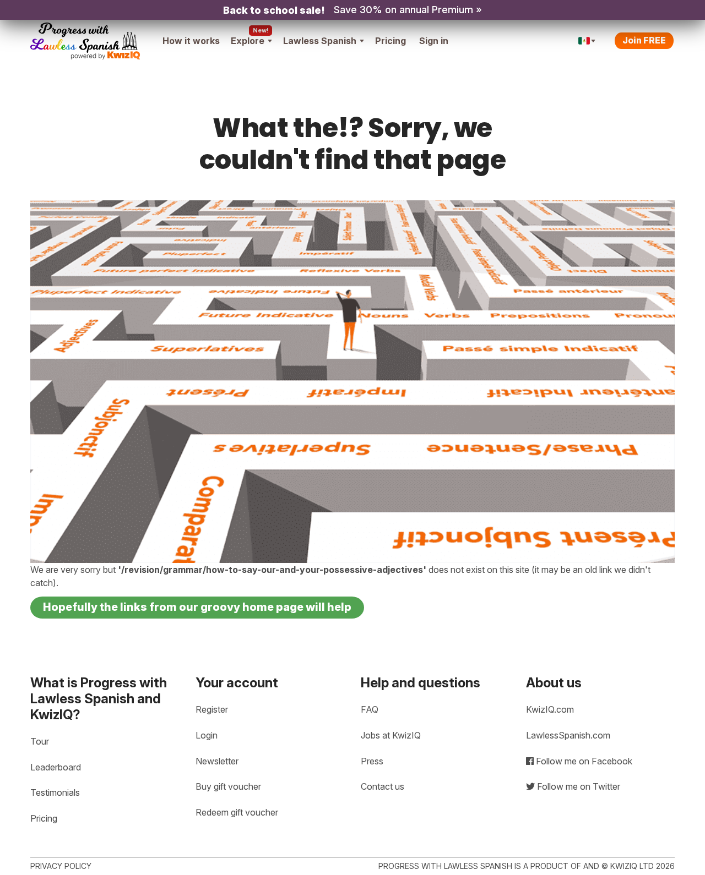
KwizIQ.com (550, 709)
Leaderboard (55, 767)
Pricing (390, 40)
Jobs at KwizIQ (391, 735)
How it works (191, 40)
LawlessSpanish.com (568, 735)
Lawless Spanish (319, 40)
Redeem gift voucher (237, 812)
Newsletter (217, 761)
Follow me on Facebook (583, 761)
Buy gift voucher (228, 786)
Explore (247, 40)
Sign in (433, 40)
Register (212, 709)
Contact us (382, 786)
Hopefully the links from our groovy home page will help (197, 607)
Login (207, 735)
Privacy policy (60, 866)
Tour (39, 741)
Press (372, 761)
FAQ (369, 709)
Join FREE (644, 40)
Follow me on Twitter (577, 786)
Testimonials (55, 792)
